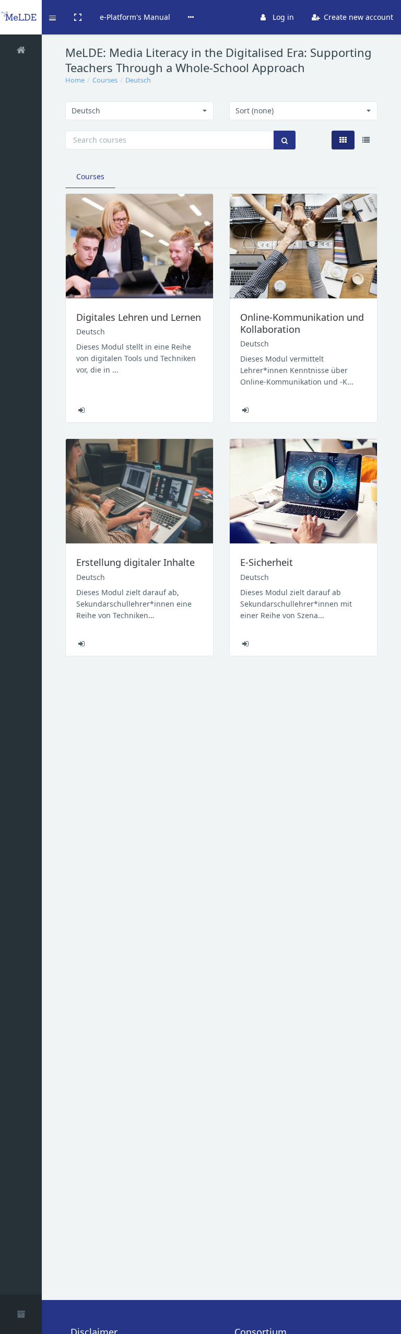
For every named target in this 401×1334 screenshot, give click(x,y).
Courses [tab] (90, 176)
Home (75, 80)
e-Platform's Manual (135, 17)
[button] (53, 17)
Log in (282, 17)
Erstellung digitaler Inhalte (135, 562)
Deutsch (138, 80)
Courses (104, 80)
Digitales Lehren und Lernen (138, 317)
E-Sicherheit (266, 562)
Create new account (357, 17)
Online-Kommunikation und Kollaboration (302, 323)
